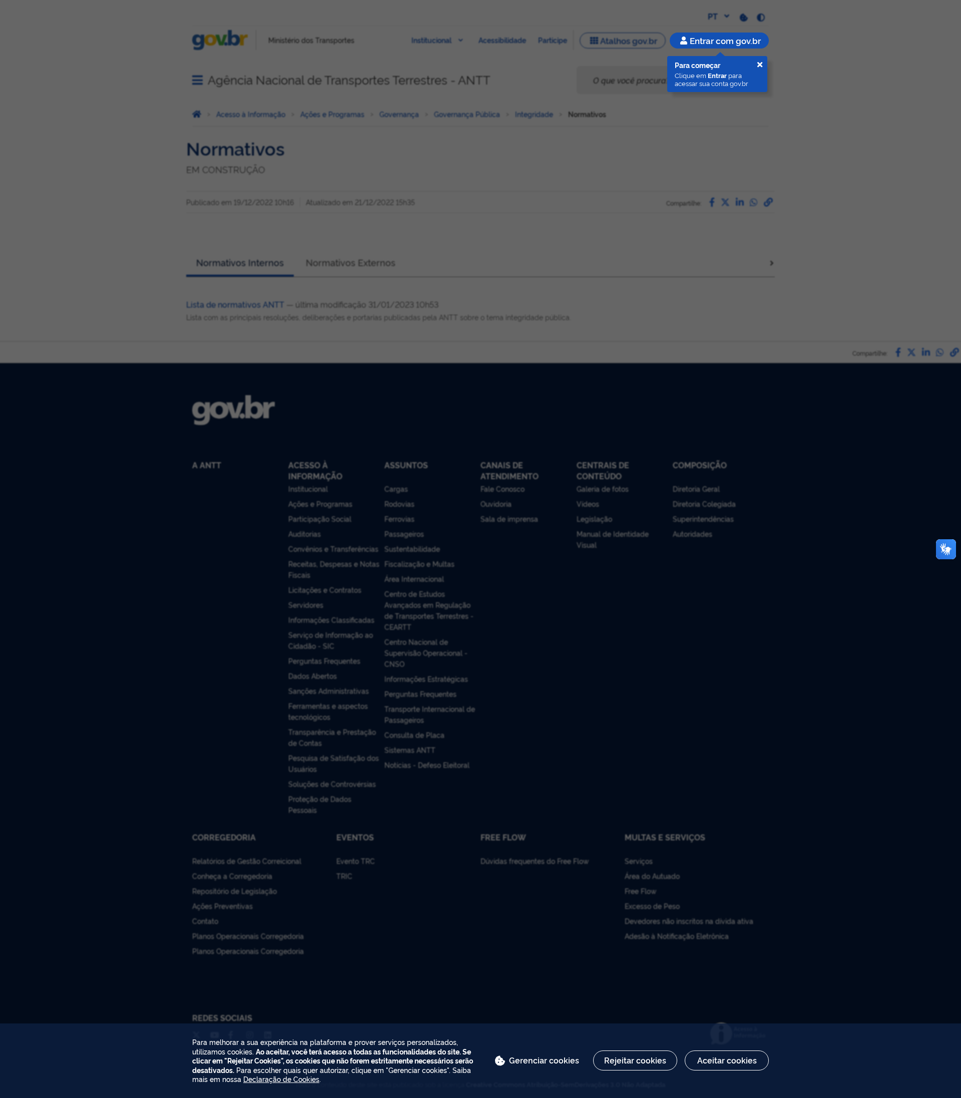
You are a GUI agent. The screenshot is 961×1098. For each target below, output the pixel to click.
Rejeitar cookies (635, 1059)
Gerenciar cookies (544, 1059)
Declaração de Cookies (281, 1078)
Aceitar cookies (727, 1059)
